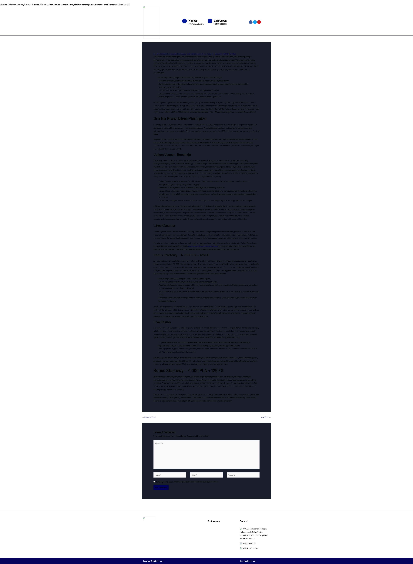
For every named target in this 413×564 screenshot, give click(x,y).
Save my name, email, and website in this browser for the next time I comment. (187, 482)
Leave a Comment (160, 54)
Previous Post (149, 417)
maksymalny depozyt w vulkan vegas (203, 246)
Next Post (266, 417)
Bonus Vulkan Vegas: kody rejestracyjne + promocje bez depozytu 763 (197, 54)
